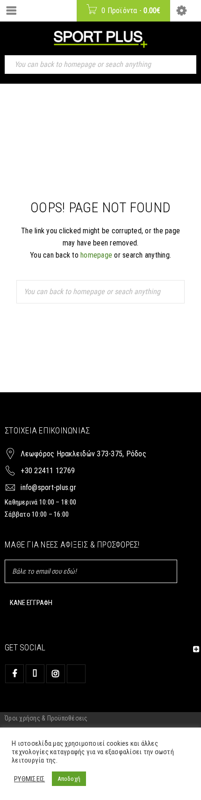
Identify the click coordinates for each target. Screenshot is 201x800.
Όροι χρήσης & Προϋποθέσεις (46, 718)
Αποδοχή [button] (68, 778)
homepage (96, 255)
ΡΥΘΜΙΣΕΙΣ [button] (29, 779)
